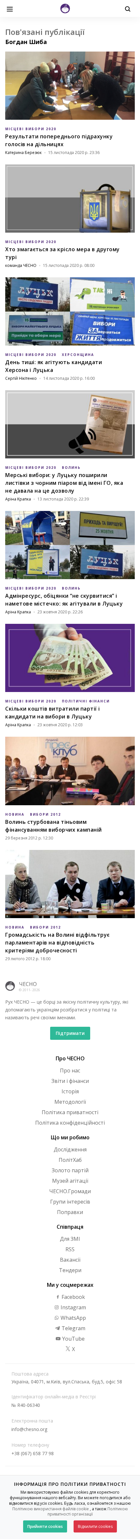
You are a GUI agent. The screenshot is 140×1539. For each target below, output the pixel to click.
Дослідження (70, 1149)
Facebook (72, 1296)
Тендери (70, 1270)
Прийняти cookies (45, 1526)
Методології (70, 1101)
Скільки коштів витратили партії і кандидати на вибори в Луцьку (52, 712)
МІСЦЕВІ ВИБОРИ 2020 (30, 129)
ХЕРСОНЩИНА (78, 354)
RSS (70, 1249)
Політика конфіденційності (70, 1122)
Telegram (72, 1328)
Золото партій (70, 1170)
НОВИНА (14, 814)
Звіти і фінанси (70, 1081)
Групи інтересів (70, 1201)
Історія (70, 1091)
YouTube (73, 1338)
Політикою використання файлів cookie (50, 1509)
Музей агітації (70, 1180)
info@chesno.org (29, 1429)
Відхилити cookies (95, 1526)
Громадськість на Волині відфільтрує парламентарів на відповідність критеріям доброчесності (57, 942)
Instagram (72, 1307)
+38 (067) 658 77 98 (32, 1453)
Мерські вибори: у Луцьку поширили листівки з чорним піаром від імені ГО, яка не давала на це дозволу (64, 482)
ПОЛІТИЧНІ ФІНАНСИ (86, 701)
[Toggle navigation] (9, 8)
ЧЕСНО (28, 984)
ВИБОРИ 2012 (45, 814)
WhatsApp (72, 1317)
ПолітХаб (70, 1159)
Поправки (70, 1212)
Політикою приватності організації (88, 1511)
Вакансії (70, 1259)
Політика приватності (70, 1112)
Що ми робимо (70, 1137)
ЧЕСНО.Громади (70, 1191)
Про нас (70, 1070)
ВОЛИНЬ (71, 467)
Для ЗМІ (70, 1238)
